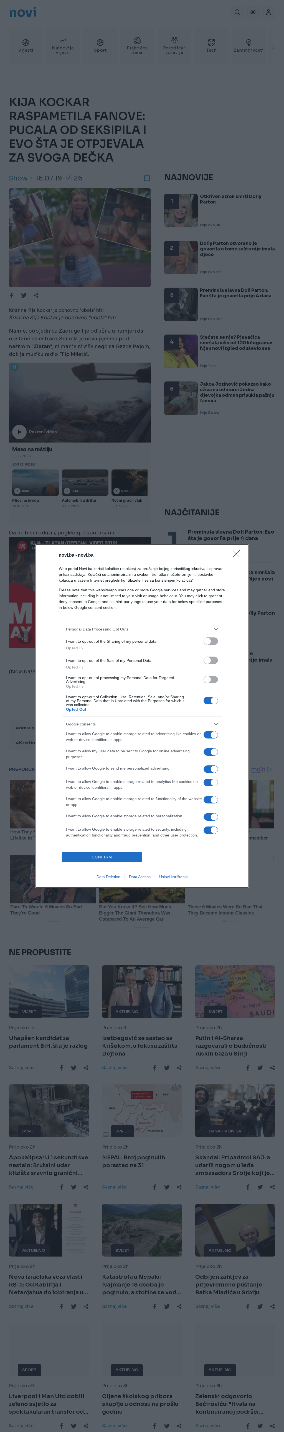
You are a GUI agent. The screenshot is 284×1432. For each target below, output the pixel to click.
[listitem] (142, 629)
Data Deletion (108, 877)
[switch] (211, 641)
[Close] (238, 555)
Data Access (140, 877)
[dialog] (142, 716)
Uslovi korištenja (173, 877)
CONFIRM (102, 857)
